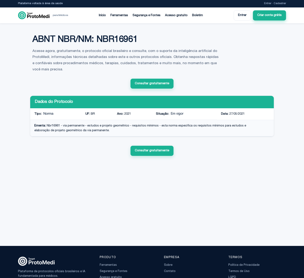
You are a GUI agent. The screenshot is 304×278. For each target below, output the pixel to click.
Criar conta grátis (269, 15)
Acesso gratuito (176, 15)
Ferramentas (119, 15)
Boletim (197, 15)
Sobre (168, 265)
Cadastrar (280, 3)
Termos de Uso (239, 271)
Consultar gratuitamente (152, 83)
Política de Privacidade (244, 265)
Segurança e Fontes (146, 15)
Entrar (267, 3)
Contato (170, 271)
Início (102, 15)
